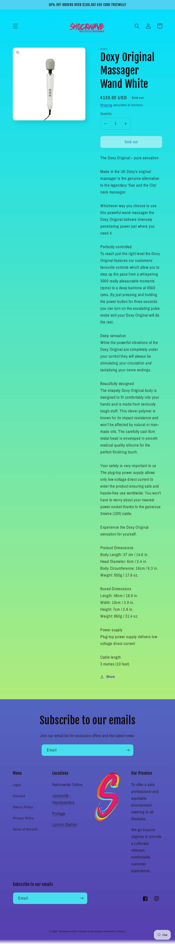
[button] (15, 26)
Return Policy (23, 807)
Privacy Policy (23, 818)
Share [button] (110, 676)
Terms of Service (25, 829)
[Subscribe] (127, 750)
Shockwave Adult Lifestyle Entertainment (81, 931)
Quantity (106, 113)
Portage (58, 813)
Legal (17, 784)
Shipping (106, 105)
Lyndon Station (64, 824)
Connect (19, 796)
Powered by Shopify (114, 931)
